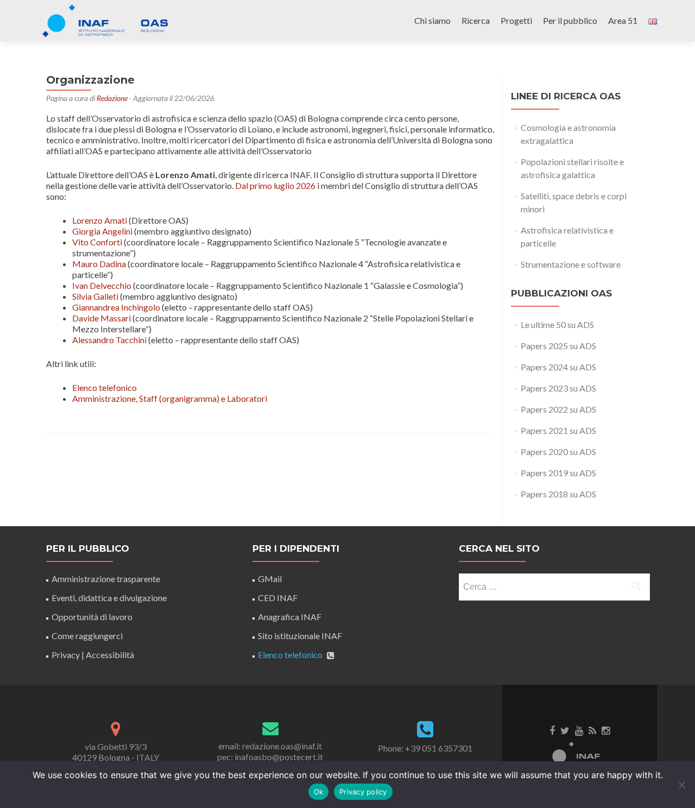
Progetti (516, 20)
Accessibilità (110, 654)
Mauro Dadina (99, 263)
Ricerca (476, 20)
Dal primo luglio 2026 (275, 185)
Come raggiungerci (87, 635)
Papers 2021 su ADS (558, 430)
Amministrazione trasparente (106, 578)
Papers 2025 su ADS (558, 345)
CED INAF (278, 597)
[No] (681, 784)
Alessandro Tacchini (109, 339)
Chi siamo (432, 20)
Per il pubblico (570, 20)
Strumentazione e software (571, 264)
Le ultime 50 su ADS (557, 324)
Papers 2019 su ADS (558, 473)
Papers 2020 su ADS (558, 451)
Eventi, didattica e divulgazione (109, 597)
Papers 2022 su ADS (558, 409)
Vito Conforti (97, 242)
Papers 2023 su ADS (558, 388)
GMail (270, 578)
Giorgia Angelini (102, 231)
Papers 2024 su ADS (558, 367)
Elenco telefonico (104, 387)
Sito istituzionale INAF (300, 635)
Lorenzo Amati (99, 220)
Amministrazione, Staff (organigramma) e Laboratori (169, 398)
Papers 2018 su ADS (558, 494)
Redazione (112, 98)
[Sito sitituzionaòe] (579, 754)
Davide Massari (101, 318)
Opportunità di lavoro (92, 616)
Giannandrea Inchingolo (116, 307)
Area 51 (622, 20)
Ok (319, 791)
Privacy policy (363, 791)
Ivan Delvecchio (101, 285)
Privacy (66, 654)
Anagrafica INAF (289, 616)
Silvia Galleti (95, 296)
